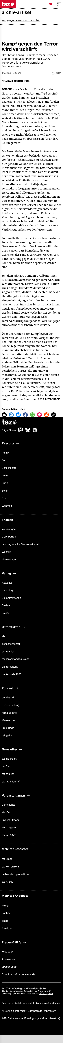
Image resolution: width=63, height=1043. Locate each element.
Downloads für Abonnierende (18, 974)
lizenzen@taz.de (46, 993)
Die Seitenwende (11, 597)
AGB (4, 1018)
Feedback (7, 951)
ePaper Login (9, 966)
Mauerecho (8, 720)
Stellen (6, 605)
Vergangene (9, 827)
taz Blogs (7, 858)
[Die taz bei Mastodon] (20, 431)
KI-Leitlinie (8, 1010)
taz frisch (7, 766)
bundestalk (8, 697)
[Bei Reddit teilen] (46, 414)
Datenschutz (35, 1010)
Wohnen (6, 551)
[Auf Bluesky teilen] (18, 414)
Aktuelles (7, 582)
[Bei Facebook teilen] (25, 414)
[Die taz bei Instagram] (35, 431)
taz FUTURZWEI (11, 866)
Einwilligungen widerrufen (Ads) (42, 1018)
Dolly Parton (9, 536)
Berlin (5, 490)
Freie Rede (8, 728)
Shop (5, 920)
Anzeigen (7, 928)
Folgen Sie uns (9, 430)
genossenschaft (11, 643)
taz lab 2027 (9, 835)
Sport (5, 483)
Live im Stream (10, 820)
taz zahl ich (8, 651)
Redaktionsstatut (25, 1003)
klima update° (9, 712)
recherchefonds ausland (16, 659)
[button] (59, 4)
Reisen (5, 905)
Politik (5, 452)
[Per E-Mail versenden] (4, 414)
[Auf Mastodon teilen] (11, 414)
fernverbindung (10, 705)
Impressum (49, 1010)
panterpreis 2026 (11, 674)
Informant (21, 1010)
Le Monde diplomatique (15, 874)
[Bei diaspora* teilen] (39, 414)
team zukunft (9, 758)
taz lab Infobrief (11, 781)
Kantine (6, 913)
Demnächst (8, 804)
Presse (6, 613)
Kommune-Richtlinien (47, 1003)
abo (4, 636)
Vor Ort (6, 812)
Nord (4, 498)
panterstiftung (10, 666)
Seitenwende (15, 1018)
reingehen (7, 735)
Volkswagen (9, 529)
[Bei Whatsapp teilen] (32, 414)
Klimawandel (9, 559)
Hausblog (7, 590)
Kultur (5, 475)
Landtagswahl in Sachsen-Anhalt (20, 544)
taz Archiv (7, 881)
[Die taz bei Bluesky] (27, 431)
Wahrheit (7, 505)
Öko (4, 460)
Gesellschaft (9, 467)
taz (9, 422)
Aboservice (8, 959)
